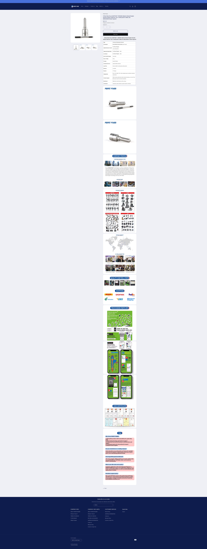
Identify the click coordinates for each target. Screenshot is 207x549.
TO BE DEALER (74, 518)
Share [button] (105, 488)
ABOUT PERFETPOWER (75, 511)
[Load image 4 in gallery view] (94, 47)
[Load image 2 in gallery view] (82, 47)
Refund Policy (107, 511)
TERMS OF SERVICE (75, 516)
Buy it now (116, 34)
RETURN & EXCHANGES (93, 518)
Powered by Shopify (74, 545)
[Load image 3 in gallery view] (88, 47)
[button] (87, 6)
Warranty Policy (91, 524)
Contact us (90, 522)
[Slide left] (72, 47)
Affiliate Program (74, 520)
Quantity (105, 24)
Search (123, 511)
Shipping (104, 22)
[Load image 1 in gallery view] (76, 47)
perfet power (75, 544)
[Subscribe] (112, 505)
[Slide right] (99, 47)
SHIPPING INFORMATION (93, 520)
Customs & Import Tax (92, 526)
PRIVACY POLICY (74, 513)
